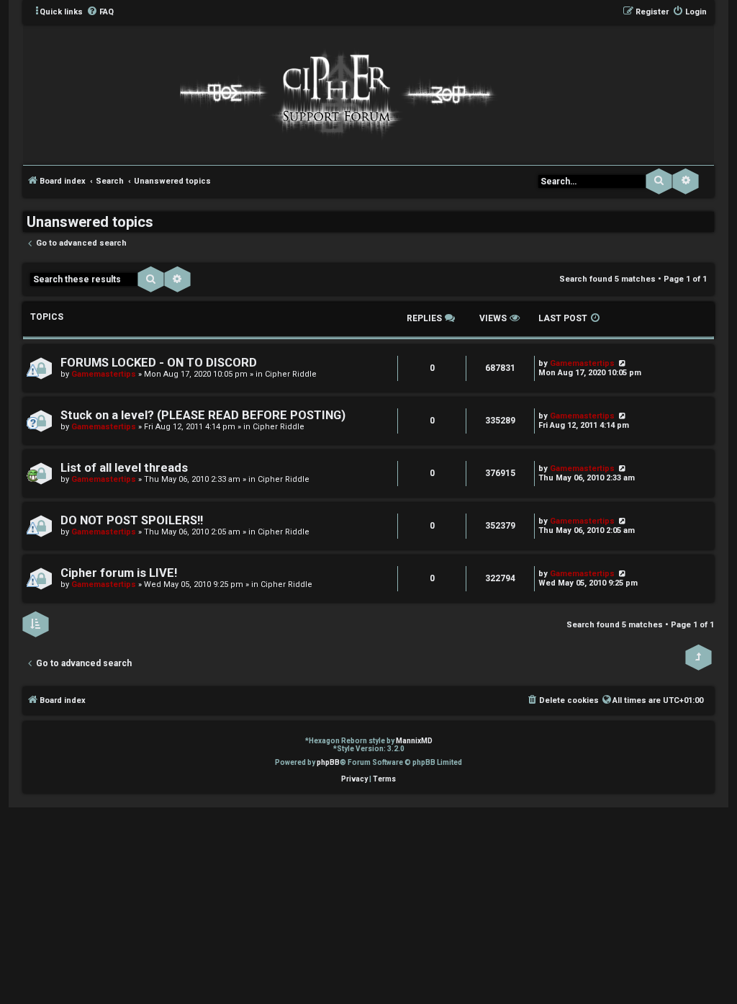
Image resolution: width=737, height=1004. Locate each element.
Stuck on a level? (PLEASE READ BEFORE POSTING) (202, 415)
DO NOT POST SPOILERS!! (131, 520)
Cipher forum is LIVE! (118, 573)
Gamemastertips (103, 374)
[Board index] (335, 93)
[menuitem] (100, 12)
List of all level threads (124, 468)
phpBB (328, 762)
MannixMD (414, 741)
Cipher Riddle (291, 374)
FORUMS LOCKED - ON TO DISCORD (158, 362)
